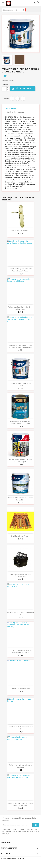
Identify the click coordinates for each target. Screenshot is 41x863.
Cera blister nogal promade (20, 536)
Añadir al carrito (22, 88)
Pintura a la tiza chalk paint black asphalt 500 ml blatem (20, 804)
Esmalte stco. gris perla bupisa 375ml (20, 384)
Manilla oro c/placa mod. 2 (20, 231)
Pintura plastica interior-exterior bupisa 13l (20, 766)
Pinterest (23, 98)
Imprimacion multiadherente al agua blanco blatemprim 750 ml (20, 346)
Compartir (12, 98)
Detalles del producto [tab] (15, 112)
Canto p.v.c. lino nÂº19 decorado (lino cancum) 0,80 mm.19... (20, 651)
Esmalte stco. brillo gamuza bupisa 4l (20, 728)
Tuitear (17, 98)
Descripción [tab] (11, 108)
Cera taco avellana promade (20, 689)
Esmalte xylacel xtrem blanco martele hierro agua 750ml (20, 422)
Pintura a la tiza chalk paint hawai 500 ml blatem (20, 308)
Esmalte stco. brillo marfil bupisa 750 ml (20, 613)
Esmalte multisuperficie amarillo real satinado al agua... (20, 270)
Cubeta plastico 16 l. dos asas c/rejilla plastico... (20, 575)
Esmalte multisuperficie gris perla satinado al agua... (20, 461)
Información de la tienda (13, 859)
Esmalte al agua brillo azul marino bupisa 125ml (20, 499)
